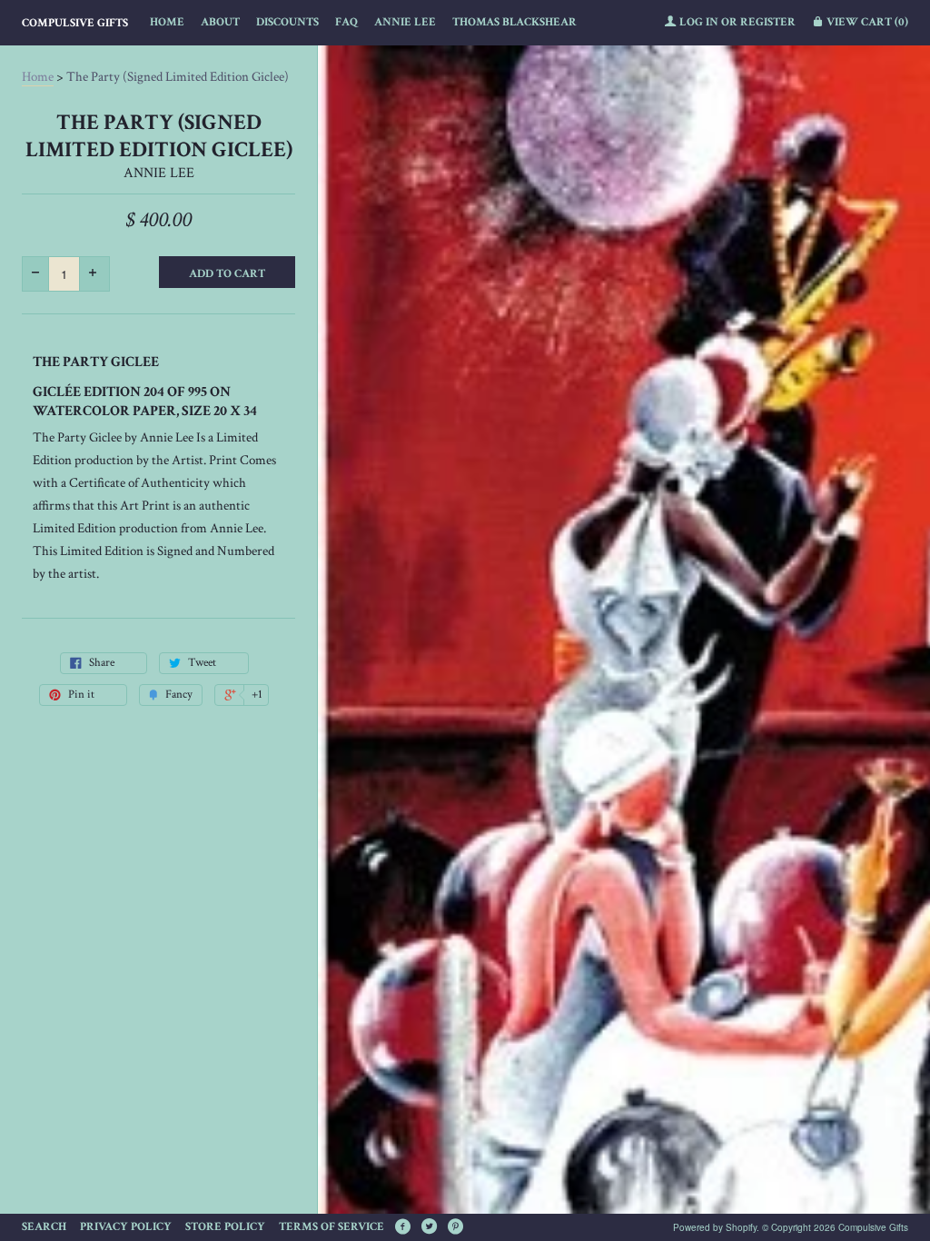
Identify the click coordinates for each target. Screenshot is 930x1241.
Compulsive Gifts (75, 23)
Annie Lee (405, 22)
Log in (698, 22)
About (220, 22)
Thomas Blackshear (514, 22)
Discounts (287, 22)
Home (167, 22)
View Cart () (866, 22)
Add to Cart (227, 274)
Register (768, 22)
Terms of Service (331, 1227)
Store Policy (225, 1227)
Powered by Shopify (715, 1227)
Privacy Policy (126, 1227)
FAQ (346, 22)
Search (44, 1227)
